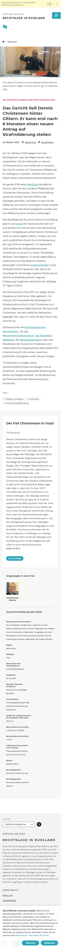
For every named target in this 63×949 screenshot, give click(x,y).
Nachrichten (12, 41)
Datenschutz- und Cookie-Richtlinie (32, 935)
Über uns (7, 895)
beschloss (32, 184)
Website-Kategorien (16, 824)
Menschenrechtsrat (30, 339)
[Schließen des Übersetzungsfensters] (57, 3)
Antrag (19, 223)
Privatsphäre (9, 900)
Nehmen (30, 943)
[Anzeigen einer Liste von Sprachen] (50, 3)
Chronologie (14, 558)
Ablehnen (49, 943)
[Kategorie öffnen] (39, 824)
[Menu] (56, 15)
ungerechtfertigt (39, 265)
